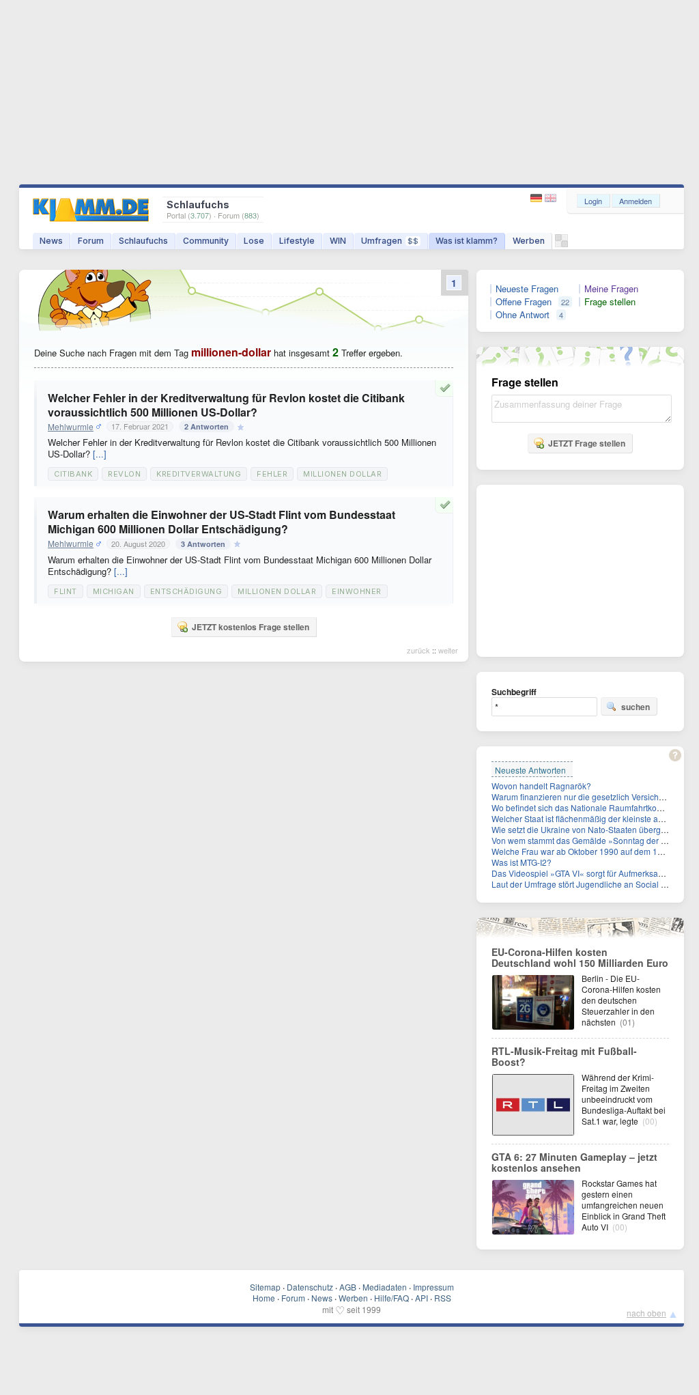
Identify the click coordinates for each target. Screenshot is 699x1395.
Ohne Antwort (523, 314)
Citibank (73, 474)
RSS (442, 1298)
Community (206, 241)
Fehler (272, 474)
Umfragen (389, 241)
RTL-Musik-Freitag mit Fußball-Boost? (564, 1056)
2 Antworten (206, 426)
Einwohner (357, 591)
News (51, 241)
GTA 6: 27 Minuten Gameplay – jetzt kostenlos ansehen (574, 1162)
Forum (91, 241)
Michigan (113, 591)
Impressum (433, 1287)
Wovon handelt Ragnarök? (541, 785)
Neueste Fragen (527, 288)
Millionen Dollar (342, 474)
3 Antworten (203, 544)
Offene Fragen (524, 301)
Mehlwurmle (71, 427)
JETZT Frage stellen (586, 443)
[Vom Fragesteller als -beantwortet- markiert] (447, 387)
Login (593, 200)
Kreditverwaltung (198, 474)
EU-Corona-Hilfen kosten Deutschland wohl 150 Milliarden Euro (579, 957)
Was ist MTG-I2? (521, 862)
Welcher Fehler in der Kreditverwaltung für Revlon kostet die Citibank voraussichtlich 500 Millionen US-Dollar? (226, 405)
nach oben (646, 1313)
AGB (347, 1287)
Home (264, 1298)
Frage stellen (610, 301)
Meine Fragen (611, 288)
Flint (65, 591)
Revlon (124, 474)
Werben (529, 241)
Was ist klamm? (467, 241)
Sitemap (265, 1287)
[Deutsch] (537, 198)
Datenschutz (310, 1287)
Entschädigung (186, 591)
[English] (550, 198)
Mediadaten (384, 1287)
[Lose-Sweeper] (561, 244)
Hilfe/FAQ (391, 1298)
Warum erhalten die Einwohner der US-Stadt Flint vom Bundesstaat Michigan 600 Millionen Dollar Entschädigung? (221, 522)
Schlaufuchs (143, 241)
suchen (635, 707)
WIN (338, 241)
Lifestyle (297, 241)
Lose (254, 241)
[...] (99, 453)
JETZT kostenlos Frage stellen (250, 627)
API (421, 1298)
